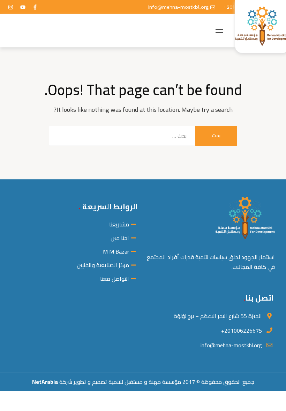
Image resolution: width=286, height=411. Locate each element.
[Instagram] (10, 7)
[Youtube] (22, 7)
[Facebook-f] (35, 7)
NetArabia (45, 382)
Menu (219, 31)
